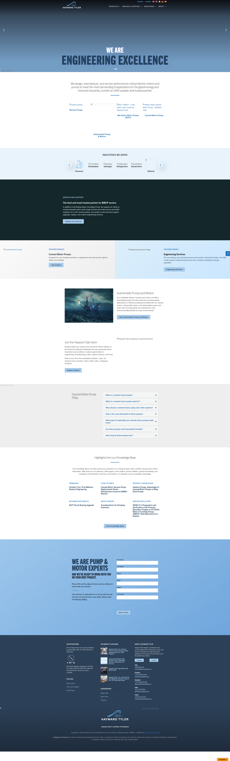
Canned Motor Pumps (154, 115)
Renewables (79, 166)
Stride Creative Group (152, 732)
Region (119, 587)
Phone (119, 573)
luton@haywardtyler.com (142, 676)
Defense (136, 171)
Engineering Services (174, 269)
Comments (120, 594)
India (136, 687)
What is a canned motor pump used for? (123, 401)
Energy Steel (104, 693)
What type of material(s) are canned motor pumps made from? (130, 421)
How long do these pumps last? (119, 435)
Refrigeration (107, 166)
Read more (69, 651)
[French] (159, 1)
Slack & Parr (104, 696)
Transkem (104, 700)
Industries (149, 6)
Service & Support (131, 6)
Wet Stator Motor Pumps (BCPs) (128, 116)
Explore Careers (73, 370)
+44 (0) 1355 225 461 (141, 682)
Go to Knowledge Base (115, 526)
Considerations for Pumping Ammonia (113, 506)
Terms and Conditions (72, 687)
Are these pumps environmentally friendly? (124, 429)
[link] (115, 36)
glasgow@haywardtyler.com (143, 684)
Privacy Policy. (81, 599)
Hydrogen (93, 166)
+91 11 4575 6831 (140, 689)
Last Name (120, 566)
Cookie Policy (70, 690)
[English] (153, 1)
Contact (154, 660)
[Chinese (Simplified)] (156, 1)
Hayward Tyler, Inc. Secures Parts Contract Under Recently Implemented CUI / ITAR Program (118, 651)
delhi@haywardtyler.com (142, 691)
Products (113, 6)
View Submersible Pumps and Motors (133, 317)
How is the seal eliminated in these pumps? (124, 414)
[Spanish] (166, 1)
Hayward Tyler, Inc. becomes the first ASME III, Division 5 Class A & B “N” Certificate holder (119, 678)
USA (136, 665)
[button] (4, 30)
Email (118, 580)
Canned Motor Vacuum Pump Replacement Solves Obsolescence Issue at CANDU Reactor (114, 490)
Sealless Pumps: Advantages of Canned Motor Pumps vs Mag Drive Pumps (146, 489)
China (136, 695)
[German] (162, 1)
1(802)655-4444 (139, 667)
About (161, 6)
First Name (120, 560)
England (137, 672)
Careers (139, 660)
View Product (56, 265)
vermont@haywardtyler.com (143, 669)
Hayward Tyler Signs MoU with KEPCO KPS (118, 669)
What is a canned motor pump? (119, 395)
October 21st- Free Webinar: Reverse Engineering (81, 488)
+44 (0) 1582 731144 (141, 674)
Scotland (137, 680)
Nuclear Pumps (75, 110)
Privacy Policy (70, 683)
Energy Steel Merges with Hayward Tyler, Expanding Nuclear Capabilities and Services (117, 661)
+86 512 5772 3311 (140, 697)
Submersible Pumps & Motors (102, 135)
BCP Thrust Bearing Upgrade (81, 505)
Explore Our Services (73, 221)
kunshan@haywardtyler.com (143, 699)
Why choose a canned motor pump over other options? (129, 408)
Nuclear (151, 166)
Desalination (122, 166)
